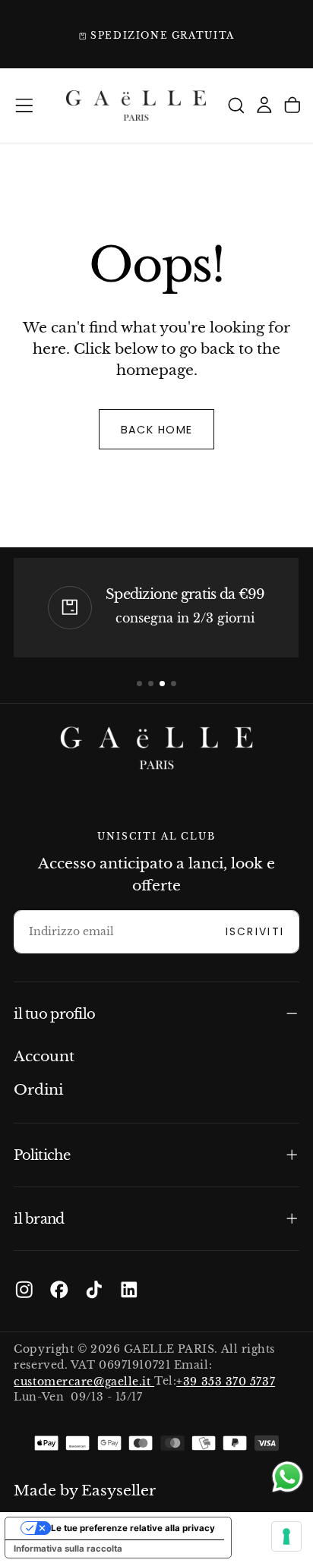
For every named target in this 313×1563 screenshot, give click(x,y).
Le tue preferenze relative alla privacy (133, 1528)
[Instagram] (24, 1289)
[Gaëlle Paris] (156, 748)
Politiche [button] (41, 1155)
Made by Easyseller (85, 1490)
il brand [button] (39, 1218)
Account (44, 1056)
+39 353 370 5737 (225, 1381)
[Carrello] (292, 106)
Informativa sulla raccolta (68, 1548)
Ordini (38, 1089)
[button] (24, 105)
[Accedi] (264, 106)
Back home (157, 429)
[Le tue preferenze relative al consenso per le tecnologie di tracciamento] (286, 1536)
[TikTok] (94, 1289)
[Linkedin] (129, 1289)
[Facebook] (59, 1289)
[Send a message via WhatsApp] (287, 1477)
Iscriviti (255, 932)
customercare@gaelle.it (84, 1381)
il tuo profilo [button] (54, 1014)
